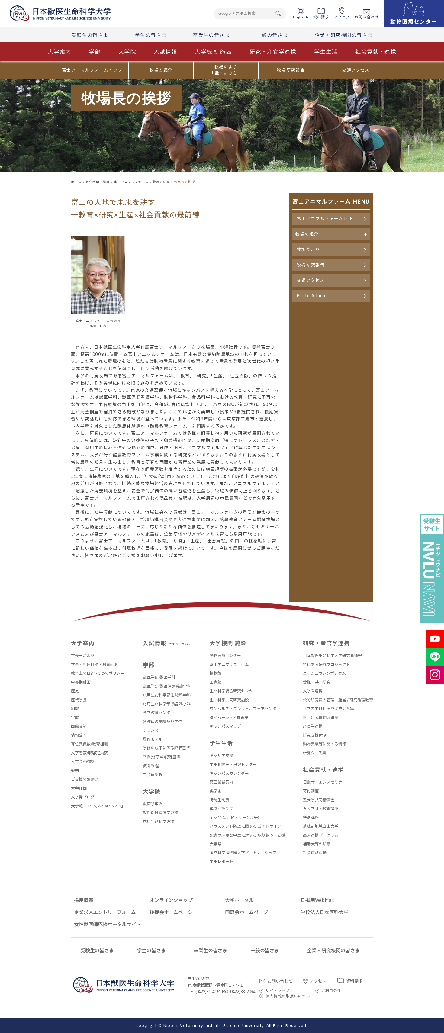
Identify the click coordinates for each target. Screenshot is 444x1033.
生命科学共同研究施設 (229, 700)
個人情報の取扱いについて (289, 996)
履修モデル (152, 739)
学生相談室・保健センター (233, 764)
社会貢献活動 (315, 852)
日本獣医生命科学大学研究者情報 (332, 655)
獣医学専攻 (152, 803)
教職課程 (151, 765)
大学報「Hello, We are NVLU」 (98, 806)
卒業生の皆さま (211, 35)
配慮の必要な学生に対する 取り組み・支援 (247, 835)
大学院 (127, 51)
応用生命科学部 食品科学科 (167, 703)
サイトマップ (277, 990)
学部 (95, 51)
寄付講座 (311, 790)
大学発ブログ (83, 797)
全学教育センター (158, 712)
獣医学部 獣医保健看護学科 (167, 686)
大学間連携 (313, 690)
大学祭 (215, 844)
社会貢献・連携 (375, 51)
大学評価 (79, 788)
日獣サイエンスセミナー (324, 782)
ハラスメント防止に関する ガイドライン (245, 826)
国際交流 (79, 726)
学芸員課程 (152, 774)
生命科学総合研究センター (233, 690)
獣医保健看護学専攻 (160, 812)
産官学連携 (313, 726)
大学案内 (59, 51)
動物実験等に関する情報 (324, 744)
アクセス (342, 17)
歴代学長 (79, 700)
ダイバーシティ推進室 (229, 717)
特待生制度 (219, 800)
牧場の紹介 (161, 70)
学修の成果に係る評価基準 (166, 748)
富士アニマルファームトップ (92, 70)
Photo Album (311, 295)
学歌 (75, 717)
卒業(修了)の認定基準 (162, 757)
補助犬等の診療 (316, 844)
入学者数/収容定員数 (89, 752)
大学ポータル (239, 900)
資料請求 (321, 17)
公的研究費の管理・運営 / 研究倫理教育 (338, 700)
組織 (75, 708)
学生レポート (221, 861)
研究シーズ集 (314, 752)
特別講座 (311, 817)
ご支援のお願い (84, 779)
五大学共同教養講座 (320, 808)
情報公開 (79, 735)
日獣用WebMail (317, 900)
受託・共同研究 (316, 682)
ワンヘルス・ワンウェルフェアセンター (245, 708)
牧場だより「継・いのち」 (226, 70)
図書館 (215, 682)
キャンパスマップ (225, 726)
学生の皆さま (150, 35)
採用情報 (83, 900)
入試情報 (165, 51)
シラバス (151, 730)
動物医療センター (225, 655)
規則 (75, 770)
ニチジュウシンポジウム (324, 673)
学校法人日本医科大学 (324, 912)
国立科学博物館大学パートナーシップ (243, 852)
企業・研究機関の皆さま (343, 35)
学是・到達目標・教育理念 (94, 664)
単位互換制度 (221, 808)
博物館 (215, 673)
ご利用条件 (331, 990)
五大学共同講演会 (318, 800)
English (300, 17)
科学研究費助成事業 (320, 717)
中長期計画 (81, 682)
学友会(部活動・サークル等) (234, 817)
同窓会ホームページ (246, 912)
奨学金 (215, 790)
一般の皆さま (272, 35)
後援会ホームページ (171, 912)
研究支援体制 (315, 735)
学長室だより (83, 655)
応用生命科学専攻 (158, 821)
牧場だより (308, 249)
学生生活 (326, 51)
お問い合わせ (367, 17)
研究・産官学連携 (272, 51)
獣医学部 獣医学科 (159, 677)
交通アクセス (355, 70)
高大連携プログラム (320, 835)
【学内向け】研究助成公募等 (328, 708)
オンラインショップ (171, 900)
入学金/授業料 (83, 761)
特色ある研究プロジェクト (326, 664)
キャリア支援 (221, 755)
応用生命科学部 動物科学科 (167, 695)
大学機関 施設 (213, 51)
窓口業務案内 (221, 782)
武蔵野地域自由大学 (320, 826)
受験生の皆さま (90, 35)
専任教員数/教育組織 (89, 744)
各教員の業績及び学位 (162, 721)
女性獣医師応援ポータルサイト (107, 924)
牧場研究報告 (291, 70)
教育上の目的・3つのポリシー (97, 673)
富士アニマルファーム (229, 664)
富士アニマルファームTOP (325, 218)
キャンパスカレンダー (229, 773)
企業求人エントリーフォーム (105, 912)
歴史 (75, 690)
